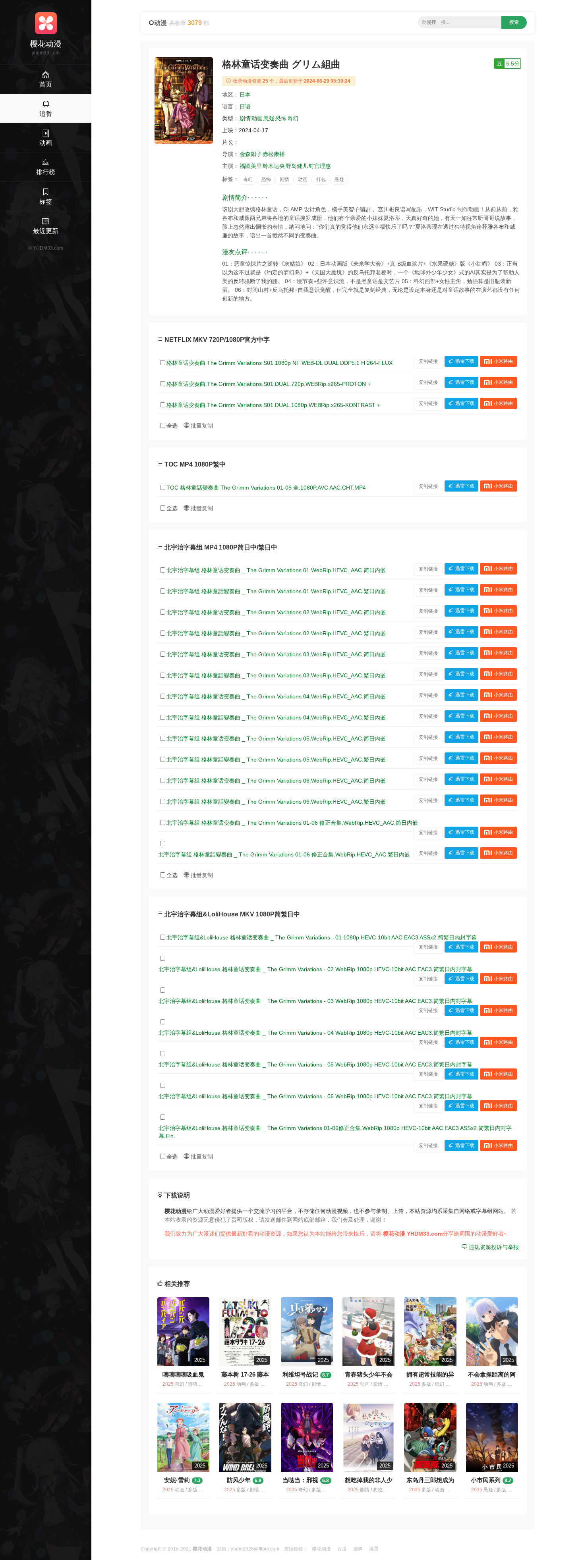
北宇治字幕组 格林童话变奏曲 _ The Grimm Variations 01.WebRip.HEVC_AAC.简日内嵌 (276, 570)
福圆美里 (251, 166)
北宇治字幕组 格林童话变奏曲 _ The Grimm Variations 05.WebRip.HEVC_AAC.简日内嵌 (276, 738)
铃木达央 (274, 166)
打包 (321, 179)
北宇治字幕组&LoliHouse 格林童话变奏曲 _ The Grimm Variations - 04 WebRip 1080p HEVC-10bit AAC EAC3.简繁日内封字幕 (315, 1033)
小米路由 (503, 361)
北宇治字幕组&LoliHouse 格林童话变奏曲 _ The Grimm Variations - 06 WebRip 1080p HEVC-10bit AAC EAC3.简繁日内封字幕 (315, 1096)
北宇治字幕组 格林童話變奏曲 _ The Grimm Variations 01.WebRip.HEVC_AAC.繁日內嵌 (276, 591)
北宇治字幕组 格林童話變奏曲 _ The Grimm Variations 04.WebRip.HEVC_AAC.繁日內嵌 (276, 717)
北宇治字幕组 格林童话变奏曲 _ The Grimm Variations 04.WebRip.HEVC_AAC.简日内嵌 (276, 696)
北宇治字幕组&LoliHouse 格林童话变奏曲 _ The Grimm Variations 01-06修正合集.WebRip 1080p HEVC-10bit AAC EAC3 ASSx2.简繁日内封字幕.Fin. (335, 1132)
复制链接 (428, 361)
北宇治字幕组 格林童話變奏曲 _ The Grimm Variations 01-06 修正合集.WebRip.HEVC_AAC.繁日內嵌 (284, 854)
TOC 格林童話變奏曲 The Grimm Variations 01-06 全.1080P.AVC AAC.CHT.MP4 (266, 487)
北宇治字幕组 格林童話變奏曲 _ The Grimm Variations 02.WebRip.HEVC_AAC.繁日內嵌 (276, 633)
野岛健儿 (297, 166)
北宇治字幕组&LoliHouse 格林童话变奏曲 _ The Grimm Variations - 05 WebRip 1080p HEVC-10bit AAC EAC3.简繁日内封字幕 (315, 1064)
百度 (342, 1549)
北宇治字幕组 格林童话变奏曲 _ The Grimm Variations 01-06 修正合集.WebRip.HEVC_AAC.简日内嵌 (292, 823)
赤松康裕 (274, 154)
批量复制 (201, 425)
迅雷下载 (464, 361)
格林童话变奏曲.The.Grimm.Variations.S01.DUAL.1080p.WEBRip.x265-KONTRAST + (273, 405)
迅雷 (374, 1549)
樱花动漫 (321, 1549)
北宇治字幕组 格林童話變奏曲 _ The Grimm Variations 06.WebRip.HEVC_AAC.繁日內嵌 (276, 801)
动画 (257, 118)
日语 (245, 106)
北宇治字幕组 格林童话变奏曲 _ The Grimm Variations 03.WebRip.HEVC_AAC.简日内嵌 (276, 654)
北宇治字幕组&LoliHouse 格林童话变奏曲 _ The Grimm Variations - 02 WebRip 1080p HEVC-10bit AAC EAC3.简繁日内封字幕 (315, 969)
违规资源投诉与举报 (493, 1247)
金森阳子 (251, 154)
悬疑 (269, 118)
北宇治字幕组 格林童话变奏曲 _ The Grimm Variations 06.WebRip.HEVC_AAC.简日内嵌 (276, 780)
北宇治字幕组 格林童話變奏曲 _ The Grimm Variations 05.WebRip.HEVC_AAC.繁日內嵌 (276, 759)
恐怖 (280, 118)
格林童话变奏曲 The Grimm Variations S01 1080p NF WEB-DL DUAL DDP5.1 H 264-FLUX (279, 363)
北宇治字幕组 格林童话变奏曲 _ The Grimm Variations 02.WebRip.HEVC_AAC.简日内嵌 (276, 612)
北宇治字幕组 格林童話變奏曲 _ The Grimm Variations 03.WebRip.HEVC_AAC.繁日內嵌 (276, 675)
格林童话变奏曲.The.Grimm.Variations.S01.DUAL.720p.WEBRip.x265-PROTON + (268, 384)
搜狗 (358, 1549)
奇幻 (292, 118)
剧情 (245, 118)
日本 (245, 94)
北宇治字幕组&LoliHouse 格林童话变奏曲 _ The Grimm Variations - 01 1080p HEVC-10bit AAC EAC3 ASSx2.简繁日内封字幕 (321, 937)
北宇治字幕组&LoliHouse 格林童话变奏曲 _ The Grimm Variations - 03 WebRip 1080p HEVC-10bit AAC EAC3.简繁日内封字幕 (315, 1001)
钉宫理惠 (320, 166)
